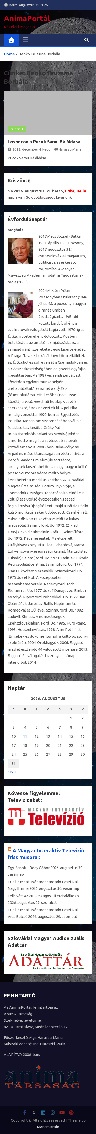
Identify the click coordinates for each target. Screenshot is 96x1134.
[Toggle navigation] (25, 40)
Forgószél (17, 129)
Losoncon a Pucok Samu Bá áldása (44, 141)
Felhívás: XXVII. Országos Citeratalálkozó (43, 896)
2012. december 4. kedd (31, 149)
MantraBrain (48, 1127)
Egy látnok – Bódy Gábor (29, 867)
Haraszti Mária (70, 149)
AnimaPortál (27, 18)
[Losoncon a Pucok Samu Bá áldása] (48, 113)
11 (25, 736)
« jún (12, 771)
